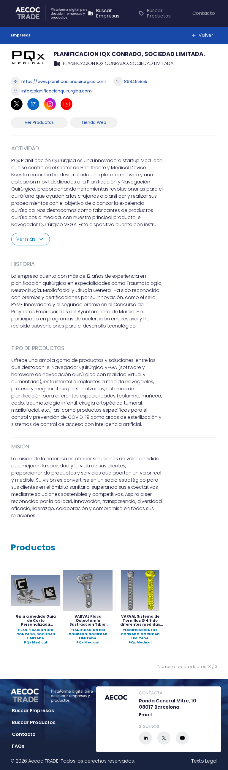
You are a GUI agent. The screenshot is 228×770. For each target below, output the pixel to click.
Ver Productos (39, 122)
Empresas (21, 35)
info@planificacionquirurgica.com (56, 91)
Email (145, 715)
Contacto (203, 13)
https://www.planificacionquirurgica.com (63, 81)
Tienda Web (93, 122)
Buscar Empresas (103, 13)
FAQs (18, 746)
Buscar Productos (155, 13)
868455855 (135, 81)
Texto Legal (204, 761)
